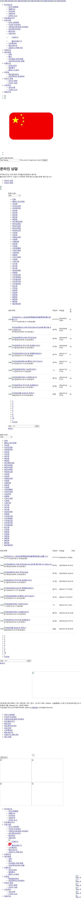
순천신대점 (16, 257)
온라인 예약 (8, 183)
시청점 (14, 259)
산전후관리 (8, 730)
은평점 (14, 272)
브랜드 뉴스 (12, 820)
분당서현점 (16, 228)
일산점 (14, 286)
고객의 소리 (12, 894)
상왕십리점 (16, 237)
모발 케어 (7, 728)
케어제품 (7, 856)
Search (45, 160)
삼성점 (14, 235)
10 (13, 418)
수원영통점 (16, 248)
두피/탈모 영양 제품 (15, 863)
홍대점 (14, 301)
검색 (37, 426)
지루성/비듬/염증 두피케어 (14, 719)
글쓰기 (10, 428)
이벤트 (6, 876)
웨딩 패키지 (8, 732)
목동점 (14, 219)
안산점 (14, 264)
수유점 (14, 246)
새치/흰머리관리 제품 (16, 865)
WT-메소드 (8, 809)
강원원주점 (16, 208)
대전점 (14, 215)
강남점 (14, 204)
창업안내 (7, 896)
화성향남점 (16, 304)
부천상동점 (16, 224)
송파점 (14, 244)
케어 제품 (7, 737)
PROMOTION (13, 878)
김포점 (14, 210)
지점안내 (7, 854)
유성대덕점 (16, 270)
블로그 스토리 (13, 874)
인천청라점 (16, 284)
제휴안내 (11, 813)
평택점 (14, 299)
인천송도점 (16, 279)
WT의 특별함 (13, 811)
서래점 (14, 239)
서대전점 (15, 252)
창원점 (14, 290)
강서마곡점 (16, 206)
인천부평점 (16, 277)
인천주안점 (16, 281)
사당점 (14, 233)
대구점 (14, 213)
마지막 (14, 422)
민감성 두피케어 (10, 717)
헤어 (10, 861)
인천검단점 (16, 275)
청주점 (14, 295)
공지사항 (11, 892)
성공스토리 (12, 870)
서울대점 (15, 241)
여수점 (14, 268)
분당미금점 (16, 226)
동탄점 (14, 217)
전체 (14, 199)
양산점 (14, 266)
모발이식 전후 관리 (11, 735)
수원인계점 (16, 250)
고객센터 (7, 889)
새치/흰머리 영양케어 (16, 880)
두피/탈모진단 (9, 721)
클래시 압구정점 (18, 201)
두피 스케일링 (9, 715)
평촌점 (14, 297)
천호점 (14, 292)
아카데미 (11, 815)
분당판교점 (16, 230)
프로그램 (7, 824)
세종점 (14, 255)
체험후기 (11, 872)
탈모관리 (7, 723)
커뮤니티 (7, 867)
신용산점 (15, 261)
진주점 (14, 288)
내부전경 (11, 818)
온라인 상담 (8, 180)
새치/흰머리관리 (10, 726)
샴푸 (10, 859)
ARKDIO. (34, 707)
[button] (40, 748)
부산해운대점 (17, 221)
